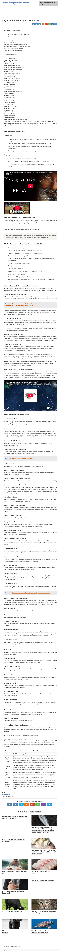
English (3, 13)
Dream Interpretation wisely (15, 2)
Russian (2, 950)
